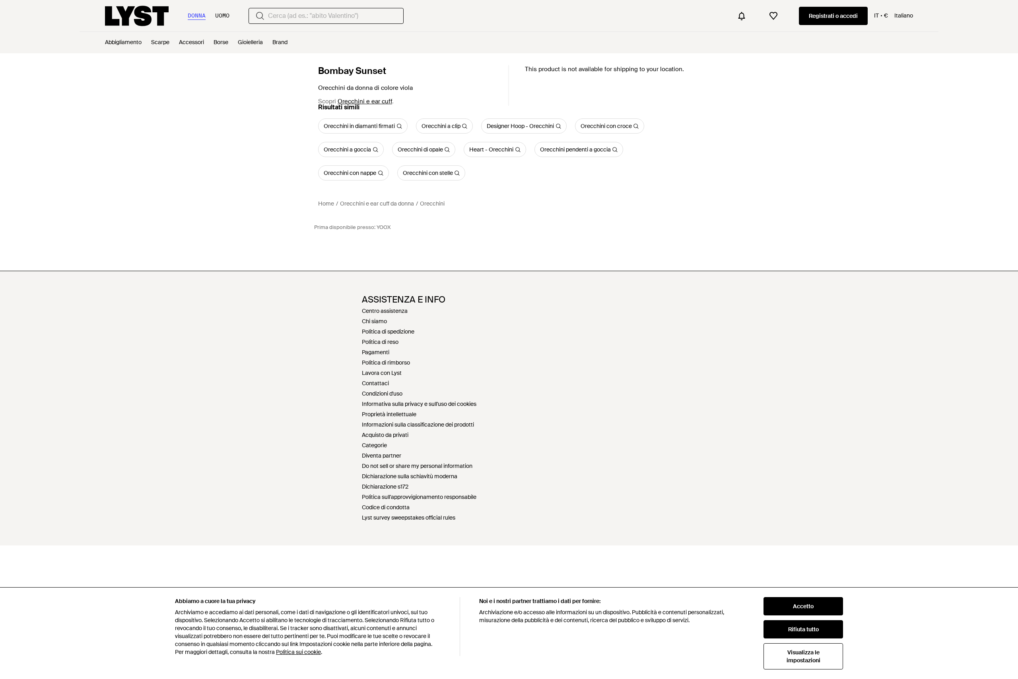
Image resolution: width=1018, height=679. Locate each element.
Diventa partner (381, 455)
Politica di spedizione (388, 331)
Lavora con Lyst (382, 372)
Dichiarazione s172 (385, 486)
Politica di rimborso (386, 362)
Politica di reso (380, 341)
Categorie (374, 445)
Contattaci (375, 383)
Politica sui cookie (298, 652)
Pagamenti (375, 352)
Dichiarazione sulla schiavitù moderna (409, 476)
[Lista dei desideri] (773, 16)
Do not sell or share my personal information (417, 465)
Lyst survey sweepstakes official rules (408, 517)
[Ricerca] (260, 16)
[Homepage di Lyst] (137, 16)
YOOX (384, 227)
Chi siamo (374, 321)
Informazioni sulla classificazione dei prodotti (418, 424)
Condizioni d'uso (382, 393)
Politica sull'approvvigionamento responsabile (419, 497)
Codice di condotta (386, 507)
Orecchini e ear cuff (365, 101)
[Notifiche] (742, 16)
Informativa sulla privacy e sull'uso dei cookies (419, 403)
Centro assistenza (385, 310)
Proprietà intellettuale (389, 414)
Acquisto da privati (385, 434)
